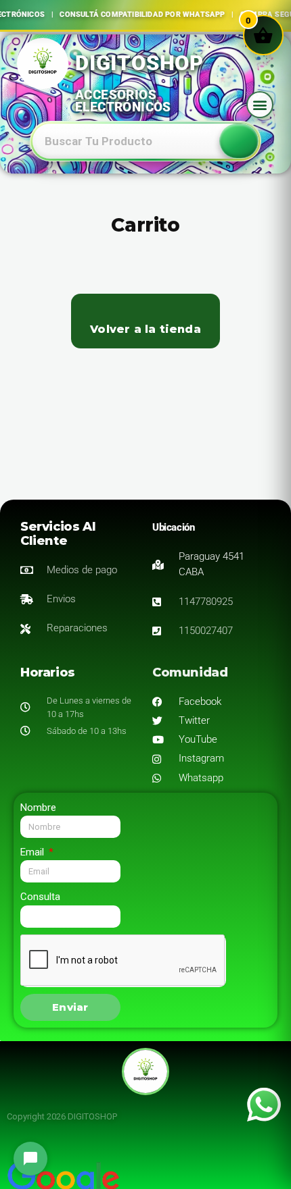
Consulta (40, 897)
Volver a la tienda (145, 329)
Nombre (38, 807)
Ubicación (173, 527)
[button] (259, 104)
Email (33, 852)
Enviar (70, 1007)
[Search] (239, 141)
